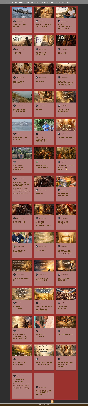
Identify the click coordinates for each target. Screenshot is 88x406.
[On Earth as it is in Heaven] (44, 350)
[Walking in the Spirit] (44, 265)
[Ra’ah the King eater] (44, 153)
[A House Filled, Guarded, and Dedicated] (44, 209)
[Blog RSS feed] (52, 401)
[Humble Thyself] (22, 294)
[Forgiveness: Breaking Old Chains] (66, 350)
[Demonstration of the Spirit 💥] (66, 153)
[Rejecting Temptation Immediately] (22, 322)
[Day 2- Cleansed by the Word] (66, 12)
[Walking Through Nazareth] (22, 153)
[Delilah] (66, 40)
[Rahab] (44, 97)
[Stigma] (44, 181)
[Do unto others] (44, 322)
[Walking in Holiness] (22, 350)
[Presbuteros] (66, 322)
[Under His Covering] (66, 97)
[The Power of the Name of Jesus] (44, 378)
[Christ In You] (66, 125)
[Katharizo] (22, 209)
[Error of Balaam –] (66, 209)
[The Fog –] (44, 237)
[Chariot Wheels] (66, 294)
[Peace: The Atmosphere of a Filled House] (66, 237)
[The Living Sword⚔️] (66, 265)
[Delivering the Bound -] (22, 97)
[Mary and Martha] (22, 68)
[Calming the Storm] (22, 125)
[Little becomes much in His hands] (66, 68)
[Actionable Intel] (22, 12)
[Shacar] (22, 40)
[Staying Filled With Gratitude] (44, 294)
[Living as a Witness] (22, 237)
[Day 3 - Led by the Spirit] (44, 12)
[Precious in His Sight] (66, 181)
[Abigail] (44, 68)
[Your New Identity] (44, 40)
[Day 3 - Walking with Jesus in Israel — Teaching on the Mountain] (44, 125)
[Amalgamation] (22, 265)
